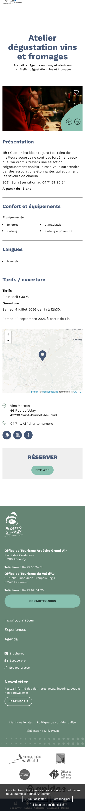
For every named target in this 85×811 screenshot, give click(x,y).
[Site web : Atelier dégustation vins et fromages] (17, 435)
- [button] (8, 340)
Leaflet (34, 391)
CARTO (77, 391)
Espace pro (18, 660)
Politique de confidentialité (56, 722)
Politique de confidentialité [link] (47, 804)
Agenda (11, 639)
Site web (42, 470)
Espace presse (19, 667)
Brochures (17, 653)
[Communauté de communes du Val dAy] (60, 759)
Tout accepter (36, 798)
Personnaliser (61, 798)
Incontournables (19, 620)
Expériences (15, 629)
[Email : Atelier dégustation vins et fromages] (6, 435)
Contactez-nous (42, 601)
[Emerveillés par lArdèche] (24, 775)
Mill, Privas (51, 730)
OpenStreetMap (50, 391)
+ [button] (8, 334)
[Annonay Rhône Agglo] (24, 759)
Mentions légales (21, 722)
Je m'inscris (18, 701)
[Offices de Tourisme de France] (60, 775)
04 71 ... (31, 424)
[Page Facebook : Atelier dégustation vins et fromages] (28, 435)
